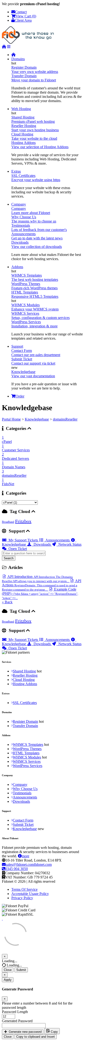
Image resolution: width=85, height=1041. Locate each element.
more (25, 856)
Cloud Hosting (24, 680)
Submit (21, 970)
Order (20, 396)
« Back (7, 602)
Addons (17, 267)
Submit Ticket (23, 824)
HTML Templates (26, 753)
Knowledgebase (37, 419)
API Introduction (37, 579)
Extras (16, 171)
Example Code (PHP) (40, 593)
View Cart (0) (26, 16)
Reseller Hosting (25, 675)
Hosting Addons (25, 684)
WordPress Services (27, 766)
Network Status (68, 544)
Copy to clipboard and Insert (35, 1036)
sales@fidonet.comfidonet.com (29, 864)
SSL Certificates (25, 703)
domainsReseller (65, 419)
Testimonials (22, 793)
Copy (54, 1031)
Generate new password (25, 1031)
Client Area (23, 20)
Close (8, 970)
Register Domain (25, 721)
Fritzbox (23, 521)
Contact (21, 12)
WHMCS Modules (27, 757)
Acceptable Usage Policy (30, 894)
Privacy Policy (22, 898)
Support (17, 346)
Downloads (42, 544)
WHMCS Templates (28, 745)
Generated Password (17, 1021)
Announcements (57, 540)
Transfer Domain (25, 726)
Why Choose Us (25, 789)
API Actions (41, 585)
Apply (8, 979)
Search (8, 558)
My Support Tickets (23, 540)
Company (18, 204)
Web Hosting (21, 109)
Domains (18, 59)
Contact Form (23, 820)
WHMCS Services (27, 761)
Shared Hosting (24, 671)
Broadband (8, 522)
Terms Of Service (24, 889)
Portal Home (11, 419)
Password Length (15, 1012)
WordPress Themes (27, 749)
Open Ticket (17, 549)
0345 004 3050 (16, 869)
